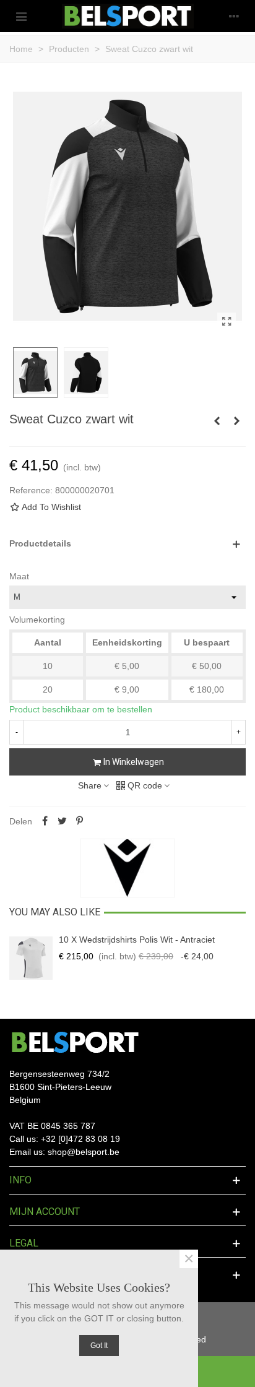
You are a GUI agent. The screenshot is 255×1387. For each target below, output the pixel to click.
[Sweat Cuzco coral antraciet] (236, 421)
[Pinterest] (79, 821)
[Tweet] (62, 821)
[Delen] (45, 821)
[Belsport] (128, 16)
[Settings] (234, 16)
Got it (99, 1345)
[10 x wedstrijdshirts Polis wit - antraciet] (31, 958)
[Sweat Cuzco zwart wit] (226, 322)
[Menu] (21, 16)
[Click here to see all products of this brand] (127, 868)
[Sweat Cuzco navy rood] (216, 421)
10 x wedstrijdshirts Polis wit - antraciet (137, 939)
